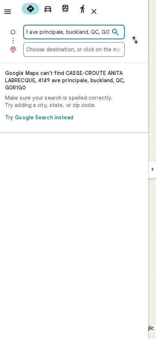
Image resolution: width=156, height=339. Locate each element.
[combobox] (68, 32)
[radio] (30, 8)
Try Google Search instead (39, 117)
